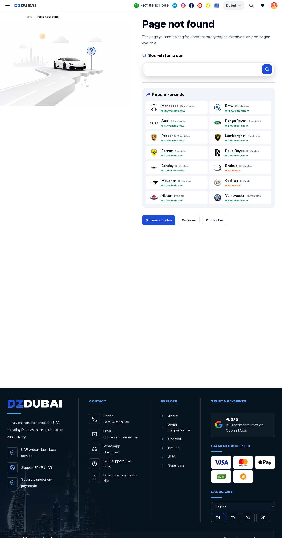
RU (248, 518)
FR (233, 518)
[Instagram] (183, 5)
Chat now (111, 452)
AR (263, 518)
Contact (174, 439)
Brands (173, 448)
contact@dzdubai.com (121, 437)
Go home (189, 220)
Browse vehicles (159, 220)
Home (28, 17)
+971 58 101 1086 (116, 422)
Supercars (176, 465)
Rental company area (178, 427)
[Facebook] (191, 5)
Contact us (215, 220)
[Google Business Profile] (216, 5)
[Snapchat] (208, 5)
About (173, 416)
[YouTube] (200, 5)
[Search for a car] (208, 69)
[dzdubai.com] (25, 5)
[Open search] (251, 5)
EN (218, 518)
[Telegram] (175, 5)
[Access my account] (274, 5)
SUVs (172, 457)
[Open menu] (7, 5)
